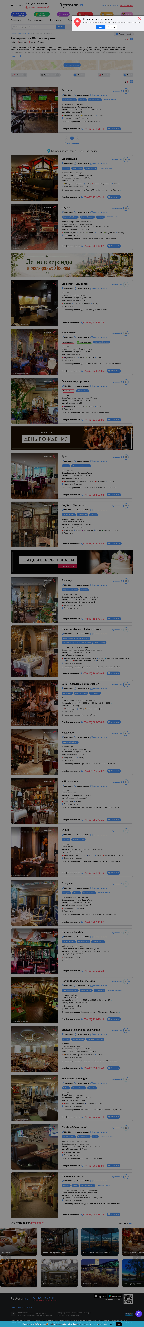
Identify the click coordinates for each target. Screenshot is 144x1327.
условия (112, 1324)
